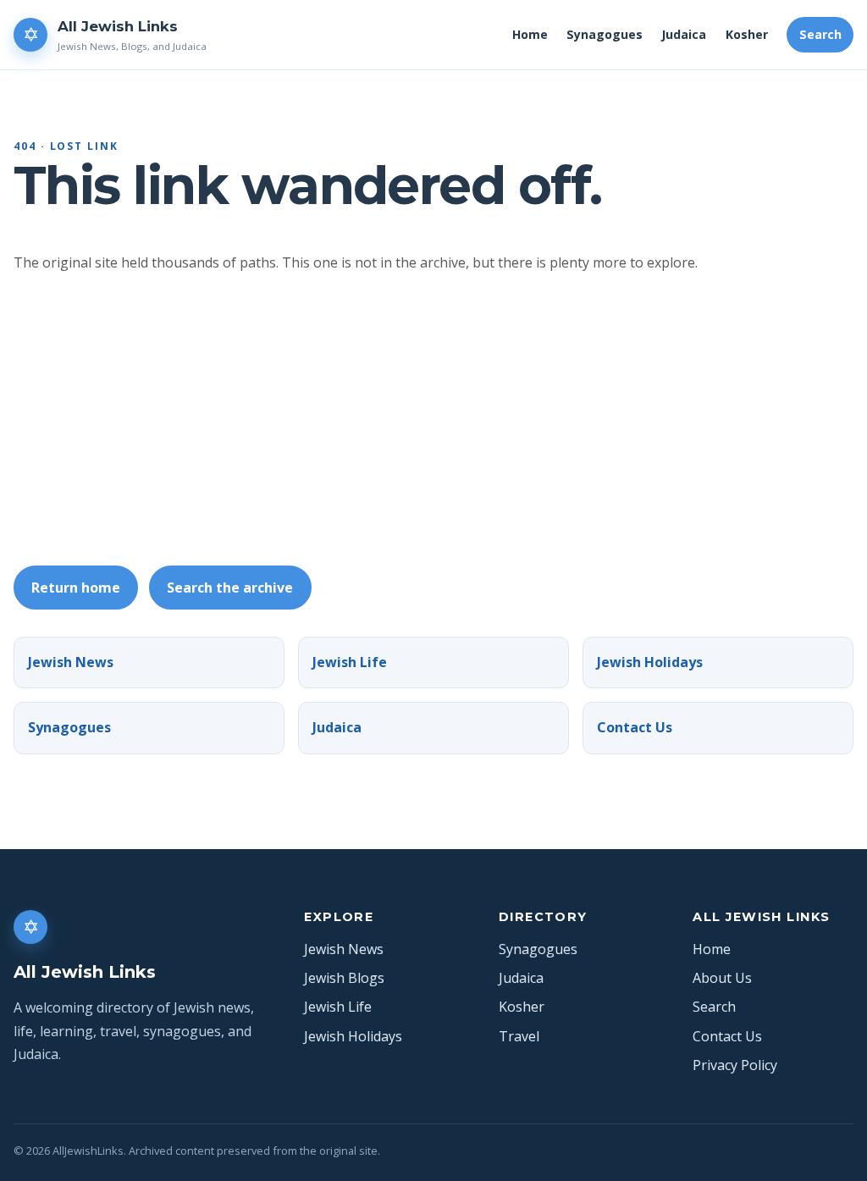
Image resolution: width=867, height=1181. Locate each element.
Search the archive (230, 587)
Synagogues (604, 34)
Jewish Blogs (344, 978)
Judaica (683, 34)
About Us (722, 978)
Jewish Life (349, 662)
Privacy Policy (735, 1065)
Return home (75, 587)
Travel (519, 1036)
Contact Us (634, 727)
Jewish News (70, 662)
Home (530, 34)
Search (820, 34)
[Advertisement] (440, 419)
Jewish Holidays (650, 662)
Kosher (747, 34)
